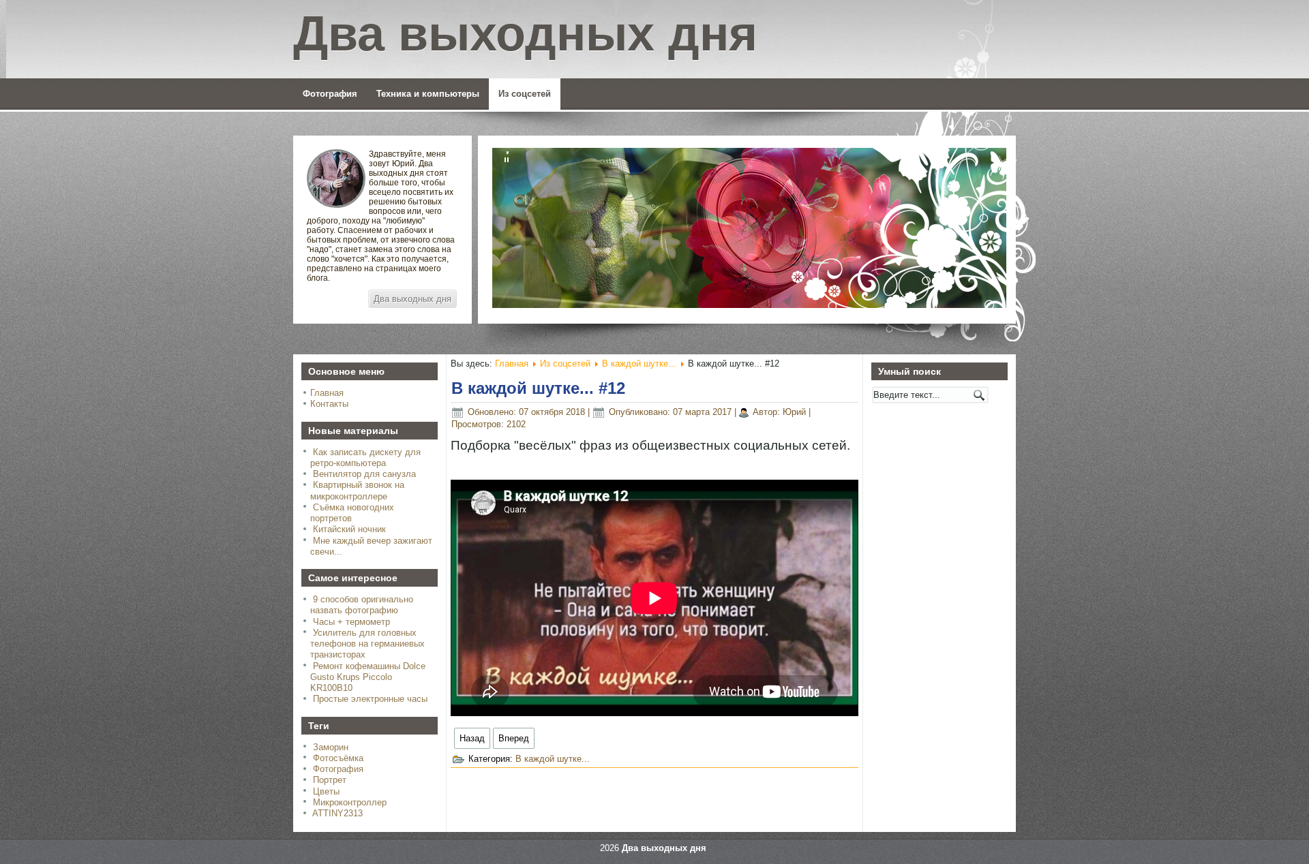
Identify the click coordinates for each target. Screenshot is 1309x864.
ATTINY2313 (337, 813)
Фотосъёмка (338, 758)
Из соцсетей (524, 94)
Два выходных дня (412, 299)
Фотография (330, 94)
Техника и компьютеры (427, 94)
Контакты (329, 404)
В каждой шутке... (639, 363)
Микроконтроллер (350, 802)
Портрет (329, 780)
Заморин (330, 747)
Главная (327, 393)
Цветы (326, 791)
